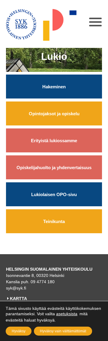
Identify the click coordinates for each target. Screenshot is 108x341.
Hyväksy (19, 331)
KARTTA (18, 298)
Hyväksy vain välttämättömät (63, 331)
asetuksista (66, 313)
